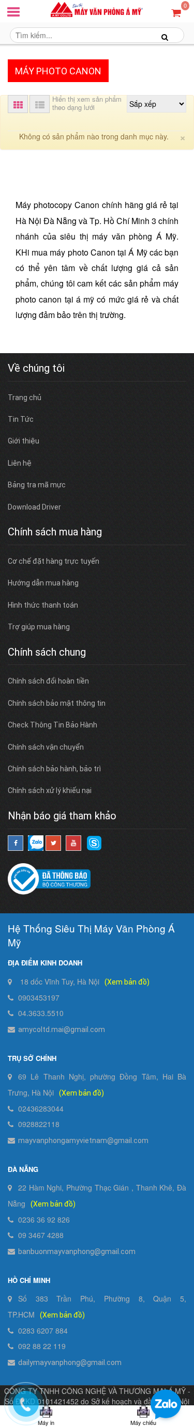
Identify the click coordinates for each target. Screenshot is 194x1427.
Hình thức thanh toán (43, 605)
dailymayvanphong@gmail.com (70, 1362)
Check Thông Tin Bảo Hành (52, 725)
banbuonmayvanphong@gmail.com (77, 1251)
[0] (176, 12)
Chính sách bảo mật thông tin (57, 703)
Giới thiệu (23, 441)
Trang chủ (24, 397)
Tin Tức (21, 419)
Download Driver (34, 507)
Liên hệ (20, 463)
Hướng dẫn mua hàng (43, 583)
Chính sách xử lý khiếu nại (50, 790)
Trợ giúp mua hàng (39, 627)
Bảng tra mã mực (37, 485)
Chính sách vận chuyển (46, 747)
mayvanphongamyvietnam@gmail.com (83, 1140)
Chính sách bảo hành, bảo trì (54, 769)
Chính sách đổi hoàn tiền (48, 681)
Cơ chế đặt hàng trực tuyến (53, 561)
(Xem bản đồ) (127, 982)
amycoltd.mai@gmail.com (61, 1029)
